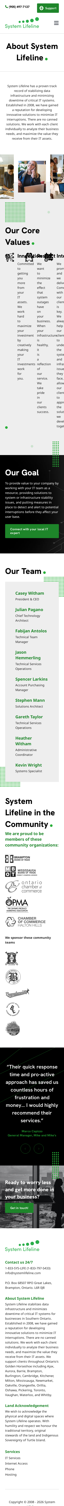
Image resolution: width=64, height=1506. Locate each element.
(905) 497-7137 (19, 7)
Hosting (11, 1474)
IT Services (12, 1458)
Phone (9, 1469)
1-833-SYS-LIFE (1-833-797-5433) (27, 1268)
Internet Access (16, 1463)
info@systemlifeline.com (23, 1273)
